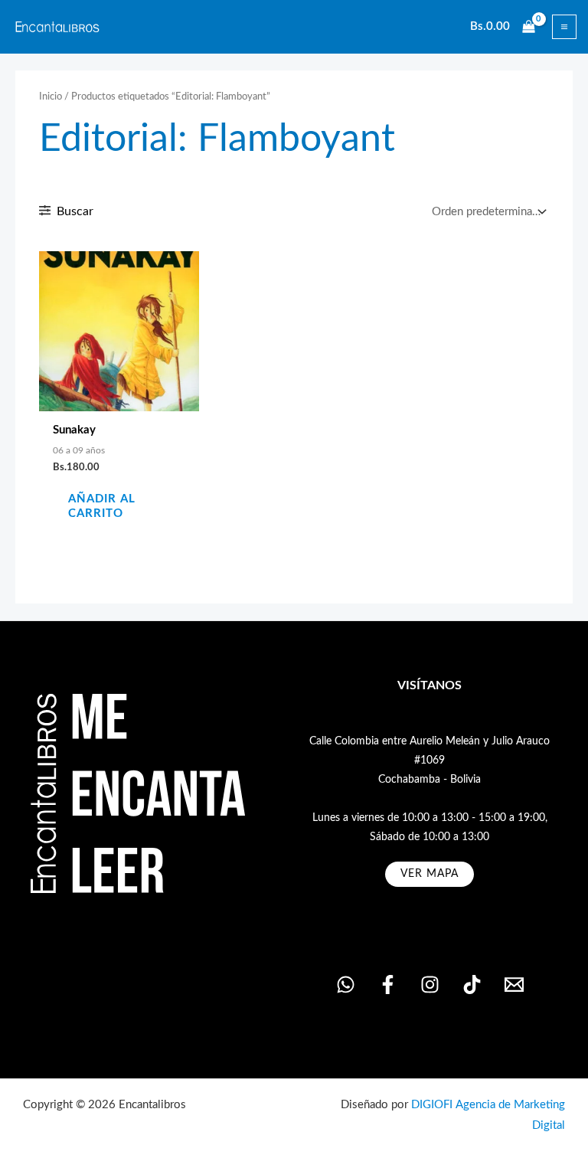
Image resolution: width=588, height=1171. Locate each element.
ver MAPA (429, 873)
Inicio (50, 96)
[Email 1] (514, 984)
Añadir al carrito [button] (102, 506)
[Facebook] (387, 984)
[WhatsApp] (345, 984)
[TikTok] (472, 984)
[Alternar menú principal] (564, 27)
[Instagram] (429, 984)
